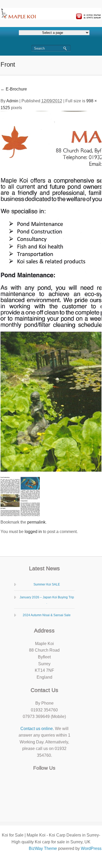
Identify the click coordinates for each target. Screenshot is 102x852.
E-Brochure (14, 89)
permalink (36, 522)
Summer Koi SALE (46, 584)
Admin (12, 101)
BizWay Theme (43, 848)
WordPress (91, 848)
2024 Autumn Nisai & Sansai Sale (47, 615)
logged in (33, 531)
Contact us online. (37, 728)
